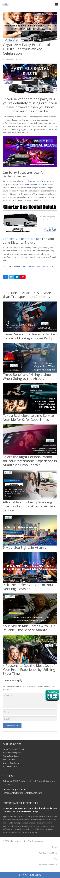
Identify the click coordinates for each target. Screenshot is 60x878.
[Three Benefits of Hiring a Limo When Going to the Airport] (30, 344)
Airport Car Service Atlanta (14, 749)
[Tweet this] (11, 277)
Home (54, 847)
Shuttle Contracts (10, 766)
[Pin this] (23, 277)
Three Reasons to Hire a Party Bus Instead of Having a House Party (29, 336)
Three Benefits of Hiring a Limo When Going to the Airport (27, 376)
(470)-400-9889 (31, 875)
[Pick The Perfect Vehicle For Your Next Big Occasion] (30, 554)
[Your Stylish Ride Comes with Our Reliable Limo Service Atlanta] (30, 595)
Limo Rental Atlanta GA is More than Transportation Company (27, 294)
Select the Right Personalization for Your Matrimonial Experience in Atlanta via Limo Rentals (30, 460)
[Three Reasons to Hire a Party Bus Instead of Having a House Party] (30, 303)
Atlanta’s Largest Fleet (48, 853)
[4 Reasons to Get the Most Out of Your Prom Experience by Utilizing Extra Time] (30, 636)
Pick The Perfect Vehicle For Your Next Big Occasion (28, 586)
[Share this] (5, 277)
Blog (20, 59)
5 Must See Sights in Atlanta (24, 547)
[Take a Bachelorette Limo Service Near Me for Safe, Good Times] (30, 385)
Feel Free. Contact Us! (48, 864)
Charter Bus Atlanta (11, 763)
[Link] (5, 4)
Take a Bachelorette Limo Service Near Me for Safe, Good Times (28, 417)
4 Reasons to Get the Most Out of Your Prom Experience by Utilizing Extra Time (29, 669)
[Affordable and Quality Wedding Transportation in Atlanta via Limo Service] (30, 471)
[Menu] (56, 4)
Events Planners (10, 759)
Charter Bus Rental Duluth (22, 239)
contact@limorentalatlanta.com (25, 792)
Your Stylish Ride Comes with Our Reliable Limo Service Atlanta (29, 628)
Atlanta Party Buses (11, 756)
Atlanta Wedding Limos (12, 752)
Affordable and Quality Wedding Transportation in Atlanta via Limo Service (29, 506)
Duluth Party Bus (33, 266)
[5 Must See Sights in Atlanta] (30, 516)
